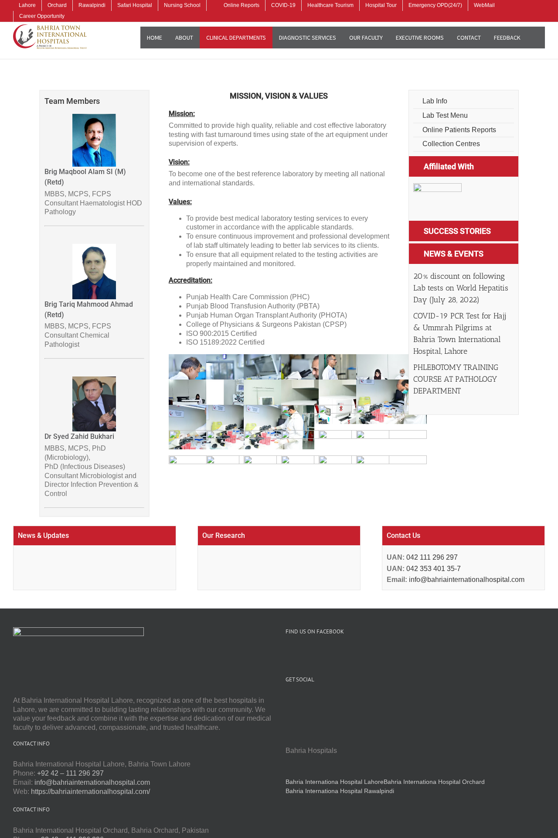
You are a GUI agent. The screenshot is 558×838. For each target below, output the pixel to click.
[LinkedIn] (323, 700)
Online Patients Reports (458, 129)
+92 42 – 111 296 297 (70, 773)
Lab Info (434, 101)
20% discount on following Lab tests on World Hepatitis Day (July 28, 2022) (460, 287)
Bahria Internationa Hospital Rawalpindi (340, 790)
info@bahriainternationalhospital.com (465, 579)
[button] (536, 37)
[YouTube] (300, 700)
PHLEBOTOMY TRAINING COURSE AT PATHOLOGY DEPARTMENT (455, 379)
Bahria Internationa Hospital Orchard (434, 781)
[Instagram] (311, 700)
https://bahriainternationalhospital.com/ (90, 791)
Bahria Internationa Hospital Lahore (335, 781)
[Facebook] (288, 700)
